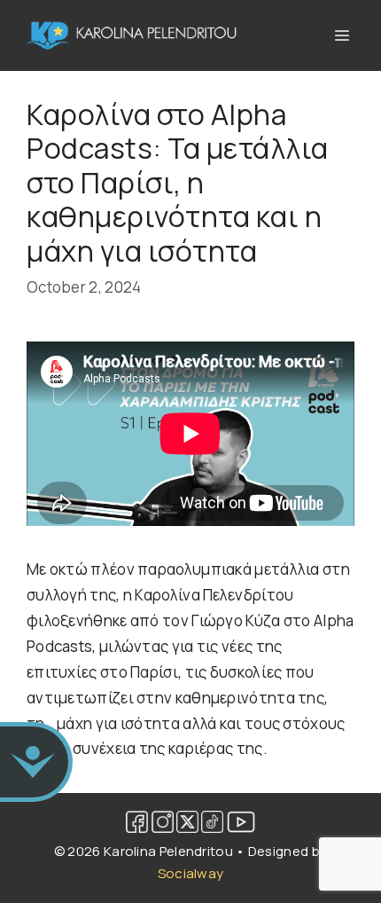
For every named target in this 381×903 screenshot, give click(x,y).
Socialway (191, 873)
